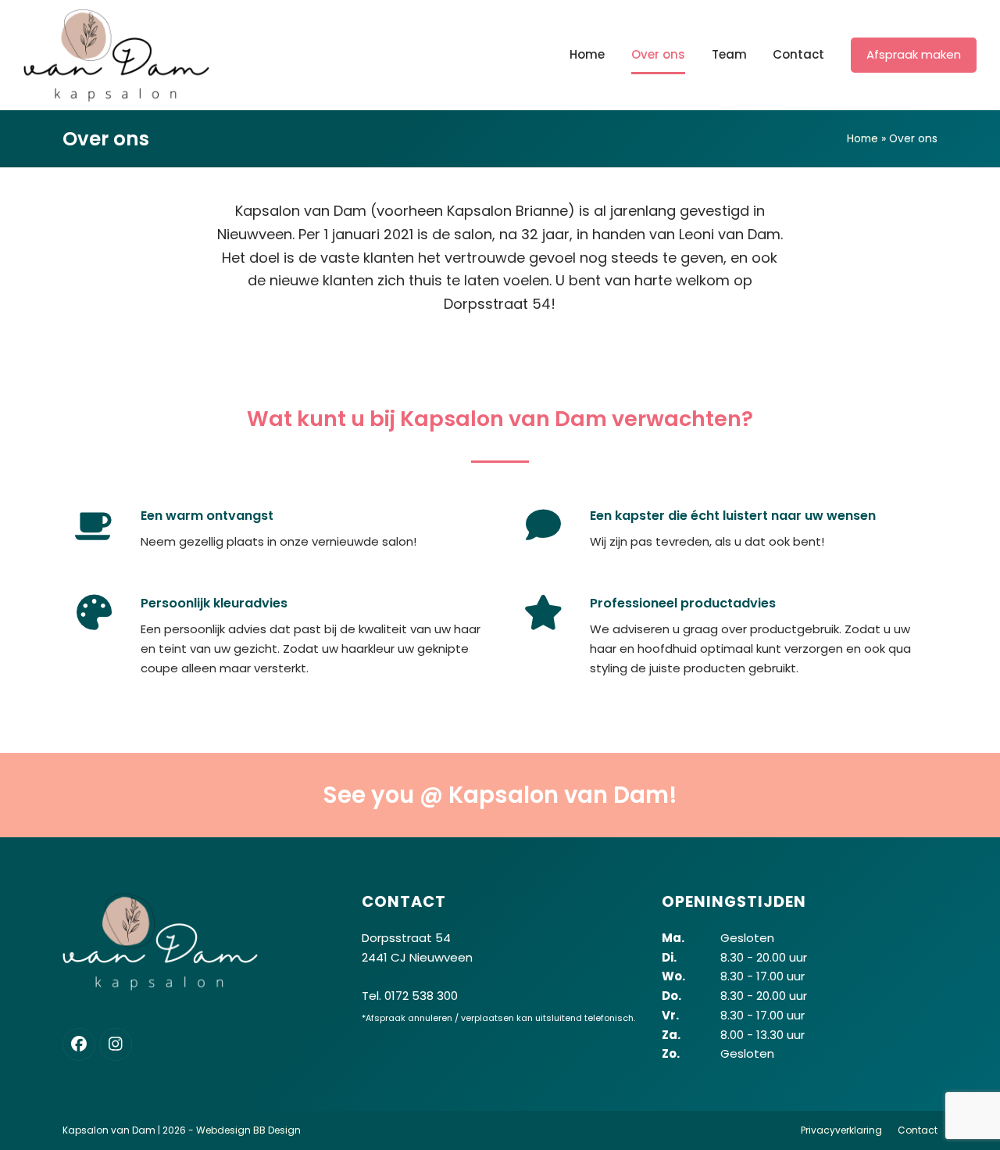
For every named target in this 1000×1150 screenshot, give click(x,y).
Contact (918, 1130)
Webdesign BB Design (248, 1130)
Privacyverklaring (841, 1130)
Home (862, 138)
